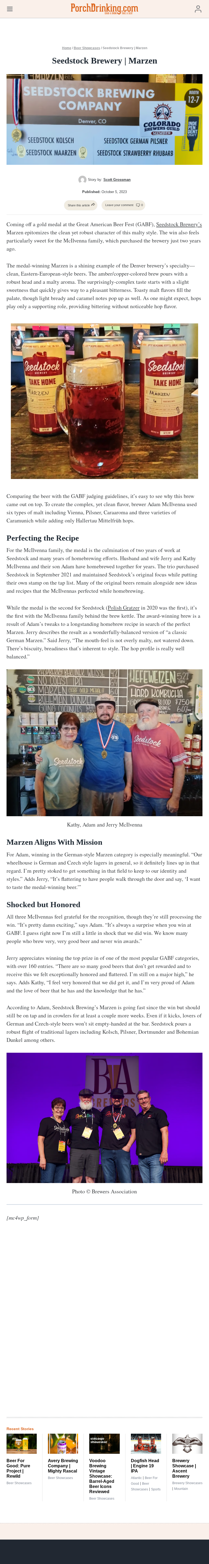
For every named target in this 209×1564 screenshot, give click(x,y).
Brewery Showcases (187, 1483)
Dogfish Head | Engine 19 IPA (145, 1465)
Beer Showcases (87, 48)
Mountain (181, 1489)
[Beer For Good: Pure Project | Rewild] (22, 1444)
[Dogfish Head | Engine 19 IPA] (146, 1444)
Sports (156, 1489)
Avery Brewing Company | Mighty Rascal (63, 1465)
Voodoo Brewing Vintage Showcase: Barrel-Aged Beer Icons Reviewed (101, 1476)
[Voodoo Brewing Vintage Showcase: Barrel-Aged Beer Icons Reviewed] (104, 1444)
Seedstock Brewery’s (179, 224)
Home (66, 48)
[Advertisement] (124, 1323)
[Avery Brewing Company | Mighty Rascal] (63, 1444)
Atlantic (136, 1478)
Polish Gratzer (124, 607)
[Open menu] (10, 9)
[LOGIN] (198, 8)
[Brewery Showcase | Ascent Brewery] (187, 1444)
